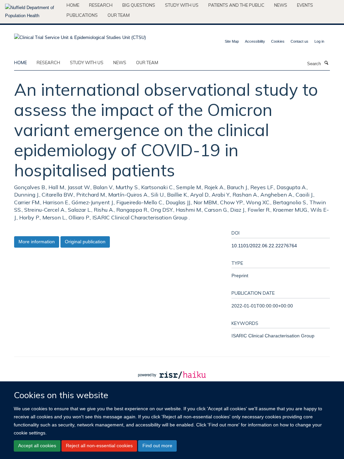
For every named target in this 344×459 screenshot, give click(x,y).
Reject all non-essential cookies (99, 445)
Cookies (278, 41)
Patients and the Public (236, 5)
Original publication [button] (85, 241)
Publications (82, 15)
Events (305, 5)
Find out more (157, 445)
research (48, 62)
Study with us (182, 5)
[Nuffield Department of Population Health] (33, 11)
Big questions (138, 5)
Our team (119, 15)
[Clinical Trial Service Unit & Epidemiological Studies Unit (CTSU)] (80, 35)
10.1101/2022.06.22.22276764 (264, 245)
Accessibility (255, 41)
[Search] (326, 63)
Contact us (299, 41)
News (280, 5)
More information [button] (36, 241)
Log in (319, 41)
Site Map (232, 41)
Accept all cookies (37, 445)
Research (101, 5)
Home (73, 5)
